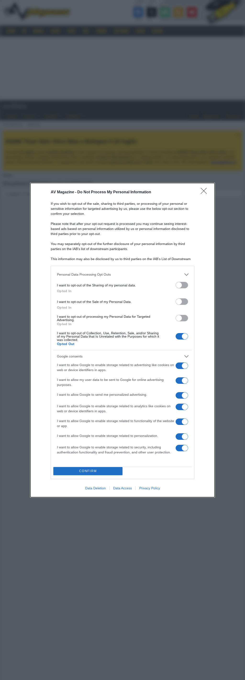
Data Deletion (95, 488)
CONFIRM (88, 471)
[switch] (182, 285)
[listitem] (122, 274)
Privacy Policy (149, 488)
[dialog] (122, 340)
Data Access (122, 488)
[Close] (205, 192)
